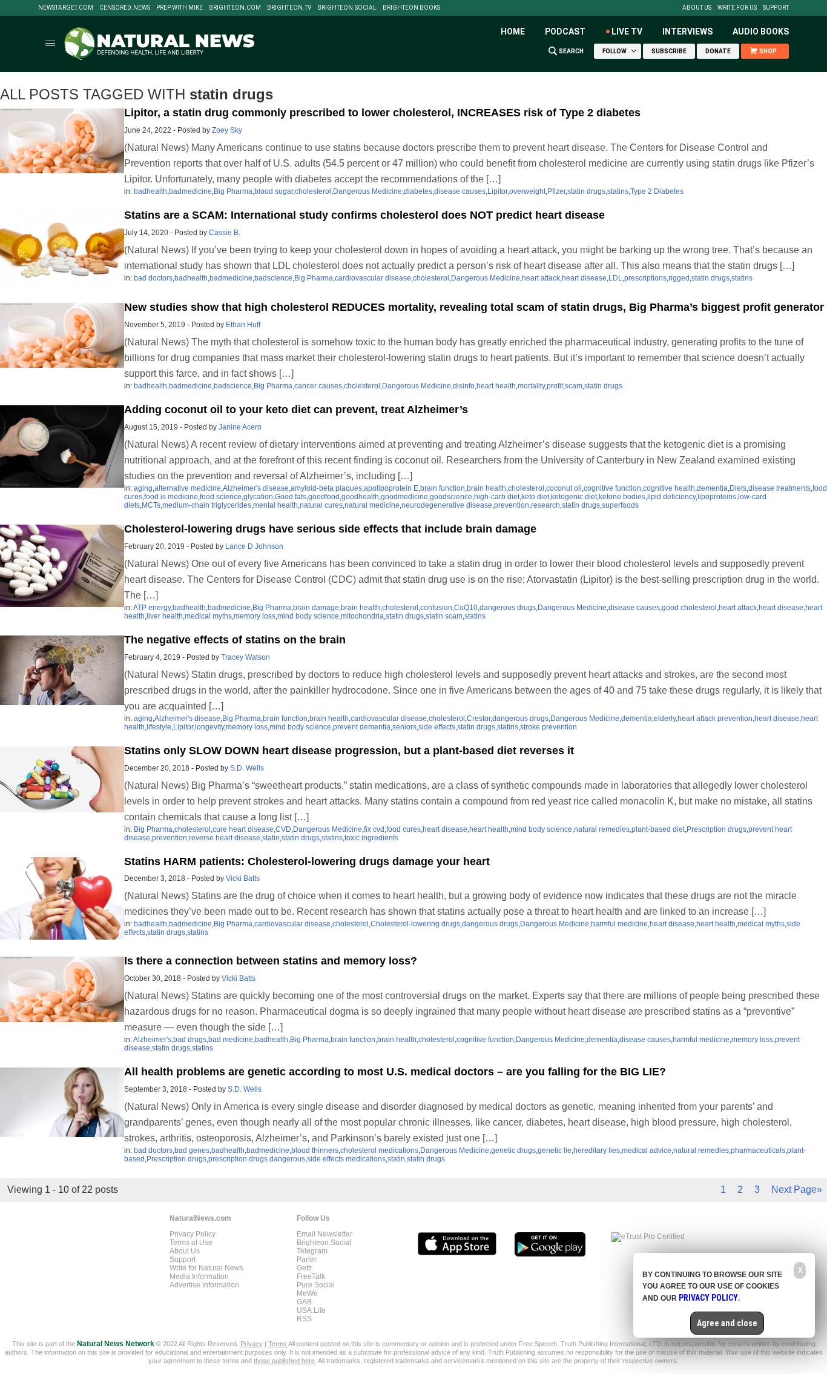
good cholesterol (689, 607)
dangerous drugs (507, 607)
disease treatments (779, 488)
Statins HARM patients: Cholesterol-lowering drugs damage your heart (307, 861)
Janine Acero (240, 427)
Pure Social (316, 1285)
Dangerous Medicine (367, 191)
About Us (696, 8)
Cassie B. (224, 232)
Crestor (478, 718)
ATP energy (152, 607)
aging (143, 488)
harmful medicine (619, 924)
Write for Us (737, 8)
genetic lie (555, 1150)
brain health (486, 488)
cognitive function (612, 488)
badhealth (150, 191)
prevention (511, 505)
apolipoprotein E (391, 488)
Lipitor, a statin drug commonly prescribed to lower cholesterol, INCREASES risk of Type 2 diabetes (382, 113)
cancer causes (318, 386)
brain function (442, 488)
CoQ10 (466, 607)
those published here (284, 1360)
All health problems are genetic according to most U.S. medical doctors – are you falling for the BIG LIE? (395, 1072)
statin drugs (586, 191)
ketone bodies (622, 497)
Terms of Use (191, 1242)
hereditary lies (596, 1150)
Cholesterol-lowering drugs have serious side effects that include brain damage (330, 529)
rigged (679, 278)
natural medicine (372, 505)
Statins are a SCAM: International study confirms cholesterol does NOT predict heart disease (364, 215)
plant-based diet (658, 829)
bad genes (191, 1150)
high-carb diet (496, 497)
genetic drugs (513, 1150)
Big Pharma (233, 191)
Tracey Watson (245, 657)
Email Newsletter (324, 1234)
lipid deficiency (671, 497)
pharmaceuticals (758, 1150)
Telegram (312, 1251)
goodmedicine (404, 497)
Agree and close (727, 1323)
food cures (403, 829)
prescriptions (645, 278)
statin (271, 838)
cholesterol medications (379, 1150)
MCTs (151, 505)
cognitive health (669, 488)
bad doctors (153, 278)
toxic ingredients (371, 838)
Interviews (687, 31)
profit (555, 386)
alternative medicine (187, 488)
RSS (304, 1319)
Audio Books (761, 31)
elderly (665, 718)
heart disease (584, 278)
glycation (258, 497)
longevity (209, 727)
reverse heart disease (224, 838)
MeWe (307, 1293)
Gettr (304, 1268)
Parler (307, 1259)
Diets (738, 488)
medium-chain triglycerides (206, 505)
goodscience (451, 497)
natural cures (321, 505)
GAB (304, 1302)
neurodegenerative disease (446, 505)
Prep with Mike (179, 8)
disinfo (464, 386)
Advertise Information (204, 1285)
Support (776, 8)
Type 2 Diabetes (657, 191)
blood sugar (273, 191)
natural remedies (602, 829)
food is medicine (171, 497)
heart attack (541, 278)
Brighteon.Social (347, 8)
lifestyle (159, 727)
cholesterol (313, 191)
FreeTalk (311, 1276)
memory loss (254, 616)
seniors (404, 727)
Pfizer (556, 191)
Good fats (290, 497)
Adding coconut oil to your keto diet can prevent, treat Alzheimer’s (296, 409)
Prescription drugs (716, 829)
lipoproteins (716, 497)
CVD (283, 829)
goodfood (324, 497)
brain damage (316, 607)
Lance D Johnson (254, 546)
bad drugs (189, 1039)
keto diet (535, 497)
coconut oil (564, 488)
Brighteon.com (235, 8)
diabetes (418, 191)
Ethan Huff (243, 324)
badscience (273, 278)
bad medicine (230, 1039)
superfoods (620, 505)
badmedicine (190, 191)
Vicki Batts (243, 878)
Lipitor (497, 191)
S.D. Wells (247, 768)
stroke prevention (548, 727)
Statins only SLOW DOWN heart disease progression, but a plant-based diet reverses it (349, 751)
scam (573, 386)
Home (513, 31)
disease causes (460, 191)
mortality (531, 386)
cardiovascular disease (373, 278)
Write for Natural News (206, 1268)
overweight (527, 191)
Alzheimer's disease (256, 488)
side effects (436, 727)
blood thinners (314, 1150)
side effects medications (346, 1159)
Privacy (251, 1343)
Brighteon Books (411, 8)
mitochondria (362, 616)
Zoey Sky (227, 130)
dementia (712, 488)
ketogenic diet (574, 497)
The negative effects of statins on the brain (235, 640)
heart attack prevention (715, 718)
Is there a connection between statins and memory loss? (270, 961)
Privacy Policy (193, 1234)
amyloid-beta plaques (326, 488)
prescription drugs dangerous (256, 1159)
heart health (496, 386)
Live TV (626, 31)
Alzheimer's (152, 1039)
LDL (615, 278)
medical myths (208, 616)
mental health (275, 505)
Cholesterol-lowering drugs (415, 924)
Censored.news (124, 8)
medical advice (646, 1150)
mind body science (308, 616)
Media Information (199, 1276)
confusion (436, 607)
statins (617, 191)
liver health (165, 616)
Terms (278, 1343)
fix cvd (374, 829)
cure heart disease (243, 829)
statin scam (444, 616)
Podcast (565, 31)
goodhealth (360, 497)
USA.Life (311, 1310)
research (545, 505)
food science (221, 497)
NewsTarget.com (65, 8)
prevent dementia (361, 727)
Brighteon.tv (289, 8)
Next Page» (796, 1189)
